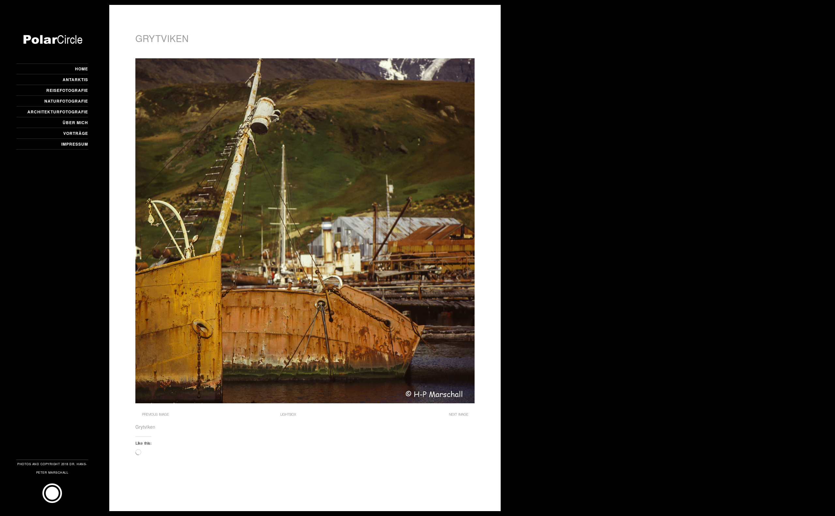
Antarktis (75, 79)
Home (81, 69)
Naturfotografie (66, 101)
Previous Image (155, 414)
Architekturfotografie (57, 112)
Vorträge (75, 133)
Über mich (75, 122)
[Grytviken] (305, 401)
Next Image (458, 414)
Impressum (74, 144)
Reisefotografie (67, 90)
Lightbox (288, 414)
